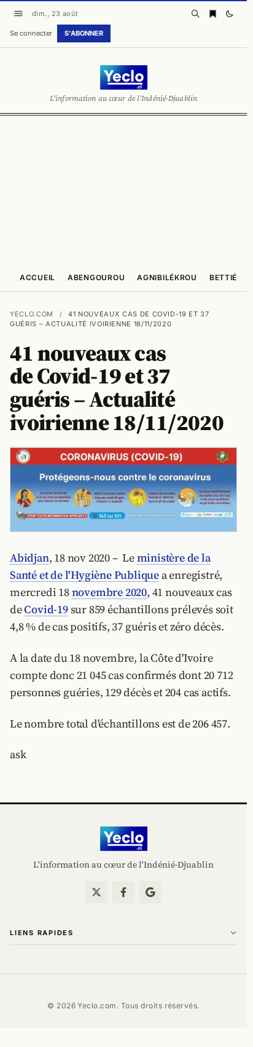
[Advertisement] (126, 189)
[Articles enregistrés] (212, 13)
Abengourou (96, 277)
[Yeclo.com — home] (123, 77)
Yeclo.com (31, 314)
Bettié (223, 277)
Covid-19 (46, 609)
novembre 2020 (109, 592)
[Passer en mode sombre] (229, 13)
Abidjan (29, 557)
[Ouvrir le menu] (18, 13)
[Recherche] (195, 13)
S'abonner (83, 33)
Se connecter (31, 33)
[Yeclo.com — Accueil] (123, 838)
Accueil (37, 277)
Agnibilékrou (167, 277)
